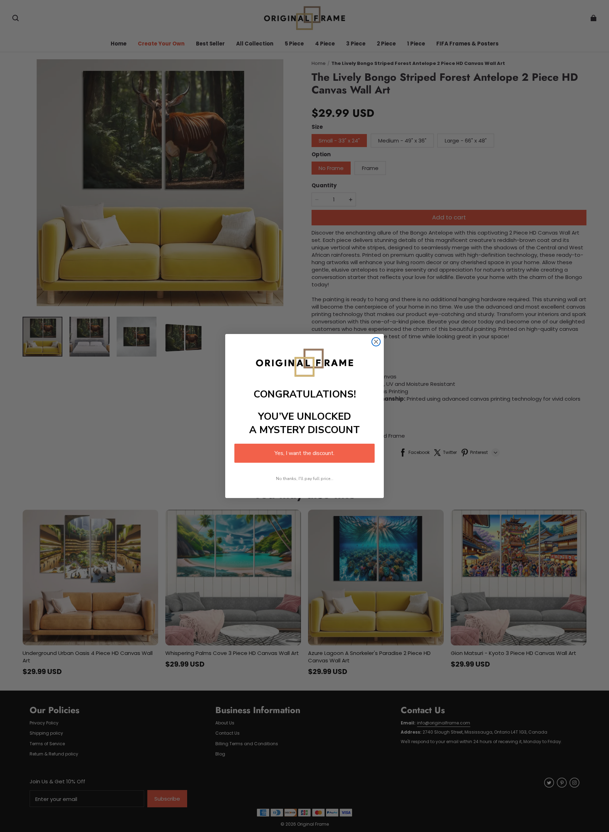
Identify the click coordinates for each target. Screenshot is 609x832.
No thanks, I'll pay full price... (304, 478)
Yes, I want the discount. (304, 453)
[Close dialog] (376, 342)
